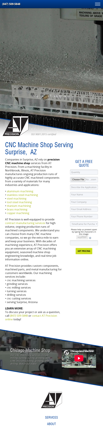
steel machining (16, 198)
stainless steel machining (22, 195)
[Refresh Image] (90, 238)
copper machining (18, 213)
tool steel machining (19, 202)
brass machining (17, 209)
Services (51, 417)
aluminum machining (20, 191)
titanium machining (19, 206)
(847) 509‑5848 (11, 4)
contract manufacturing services (25, 223)
